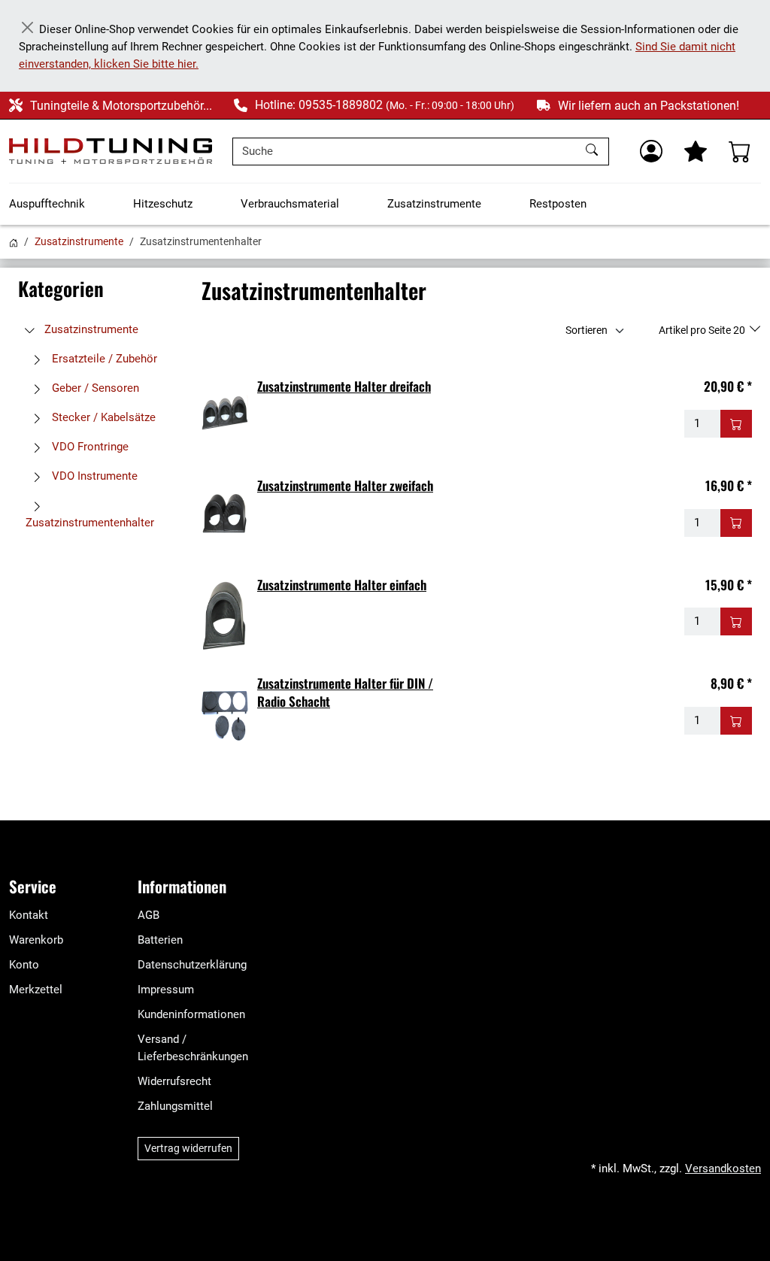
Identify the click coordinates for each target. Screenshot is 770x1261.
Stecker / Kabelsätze (102, 417)
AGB (148, 915)
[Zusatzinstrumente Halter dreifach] (225, 416)
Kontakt (28, 915)
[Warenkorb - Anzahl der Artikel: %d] (740, 151)
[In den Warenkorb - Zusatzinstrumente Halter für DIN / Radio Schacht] (736, 721)
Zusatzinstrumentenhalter (90, 522)
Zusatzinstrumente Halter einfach (341, 584)
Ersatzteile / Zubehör (103, 358)
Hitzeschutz (162, 204)
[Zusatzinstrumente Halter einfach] (225, 615)
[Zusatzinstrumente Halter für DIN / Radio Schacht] (225, 713)
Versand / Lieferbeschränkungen (193, 1047)
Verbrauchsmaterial (290, 204)
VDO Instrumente (93, 476)
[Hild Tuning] (110, 151)
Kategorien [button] (61, 288)
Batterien (160, 940)
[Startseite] (13, 241)
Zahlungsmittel (175, 1106)
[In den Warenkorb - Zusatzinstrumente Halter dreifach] (736, 424)
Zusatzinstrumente (434, 204)
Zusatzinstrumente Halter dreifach (344, 386)
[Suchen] (593, 151)
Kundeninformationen (191, 1014)
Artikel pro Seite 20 (703, 330)
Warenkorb (36, 940)
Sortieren (586, 330)
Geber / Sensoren (94, 388)
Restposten (558, 204)
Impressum (166, 989)
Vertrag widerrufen (188, 1148)
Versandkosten (723, 1168)
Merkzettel (35, 989)
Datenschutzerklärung (192, 965)
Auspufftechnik (47, 204)
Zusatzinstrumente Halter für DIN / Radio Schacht (345, 692)
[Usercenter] (651, 151)
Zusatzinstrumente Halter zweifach (345, 485)
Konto (24, 965)
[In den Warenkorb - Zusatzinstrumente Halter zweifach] (736, 523)
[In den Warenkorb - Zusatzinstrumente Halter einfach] (736, 621)
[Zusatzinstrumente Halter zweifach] (225, 515)
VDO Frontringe (89, 446)
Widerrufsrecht (174, 1081)
